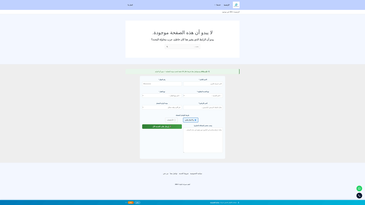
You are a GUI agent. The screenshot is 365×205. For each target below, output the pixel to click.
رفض (137, 202)
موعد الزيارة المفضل (162, 103)
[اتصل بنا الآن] (359, 195)
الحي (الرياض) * (203, 103)
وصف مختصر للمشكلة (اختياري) (203, 125)
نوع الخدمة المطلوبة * (203, 91)
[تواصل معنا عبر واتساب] (359, 188)
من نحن (165, 173)
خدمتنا (218, 5)
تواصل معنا (173, 173)
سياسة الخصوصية (196, 173)
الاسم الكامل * (203, 79)
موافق (130, 202)
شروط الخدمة (183, 173)
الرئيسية (226, 5)
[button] (215, 5)
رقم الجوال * (161, 79)
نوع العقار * (162, 91)
